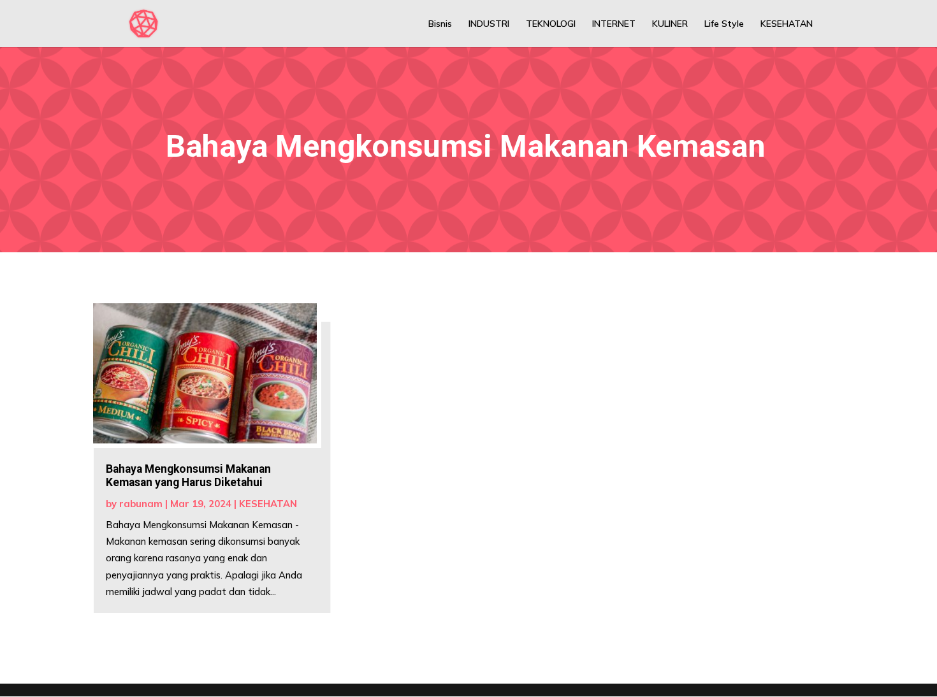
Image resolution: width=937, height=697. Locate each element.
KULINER (670, 24)
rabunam (141, 504)
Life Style (724, 24)
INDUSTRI (488, 24)
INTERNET (614, 24)
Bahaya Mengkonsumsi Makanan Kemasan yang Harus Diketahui (188, 476)
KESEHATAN (786, 24)
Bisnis (440, 24)
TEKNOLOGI (551, 24)
